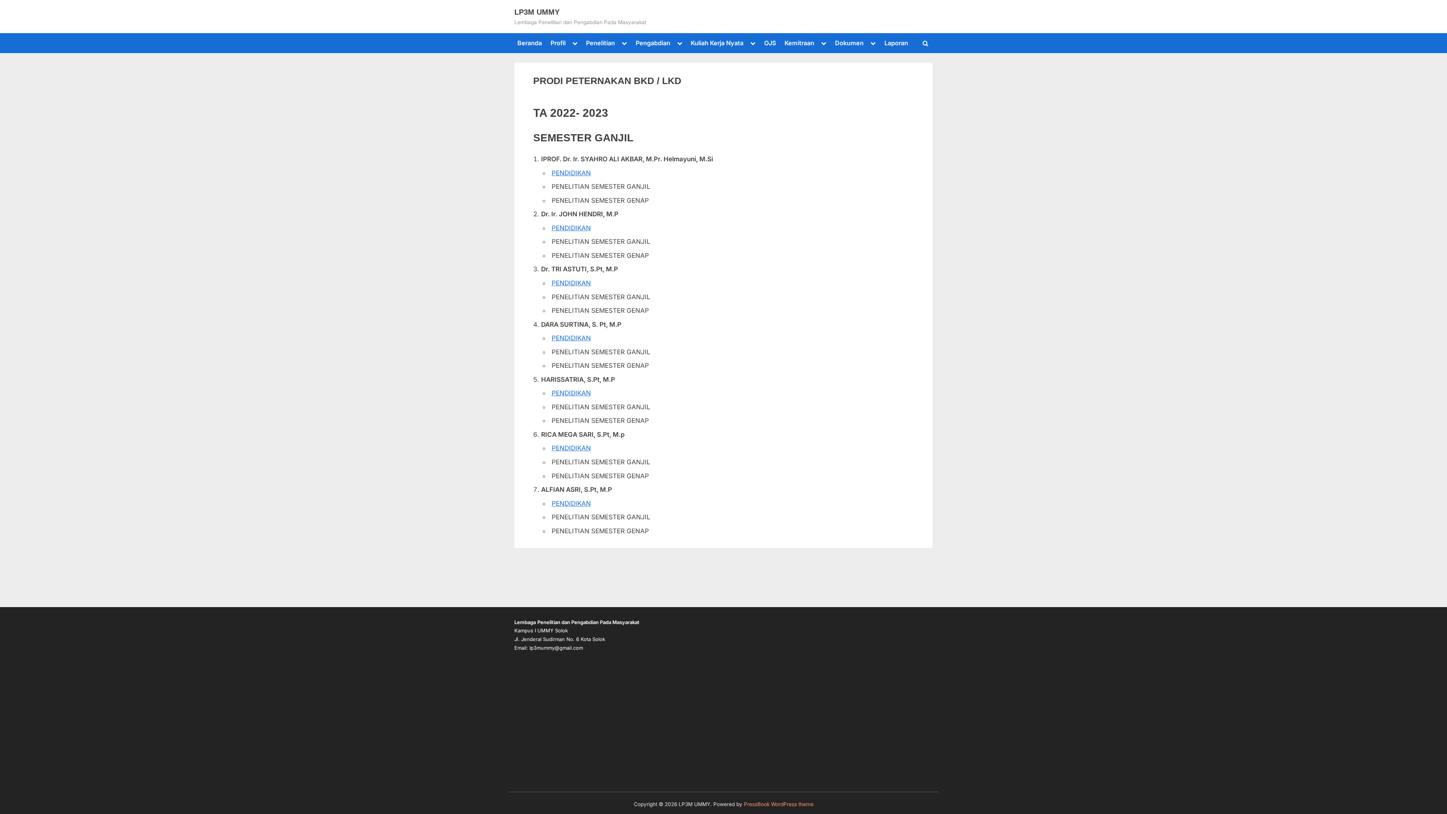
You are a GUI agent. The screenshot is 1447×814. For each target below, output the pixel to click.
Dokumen (849, 43)
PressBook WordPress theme (779, 804)
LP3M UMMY (537, 12)
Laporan (896, 43)
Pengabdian (653, 43)
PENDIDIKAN (571, 173)
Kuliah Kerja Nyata (717, 43)
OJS (770, 43)
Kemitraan (799, 43)
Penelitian (600, 43)
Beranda (529, 43)
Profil (558, 43)
